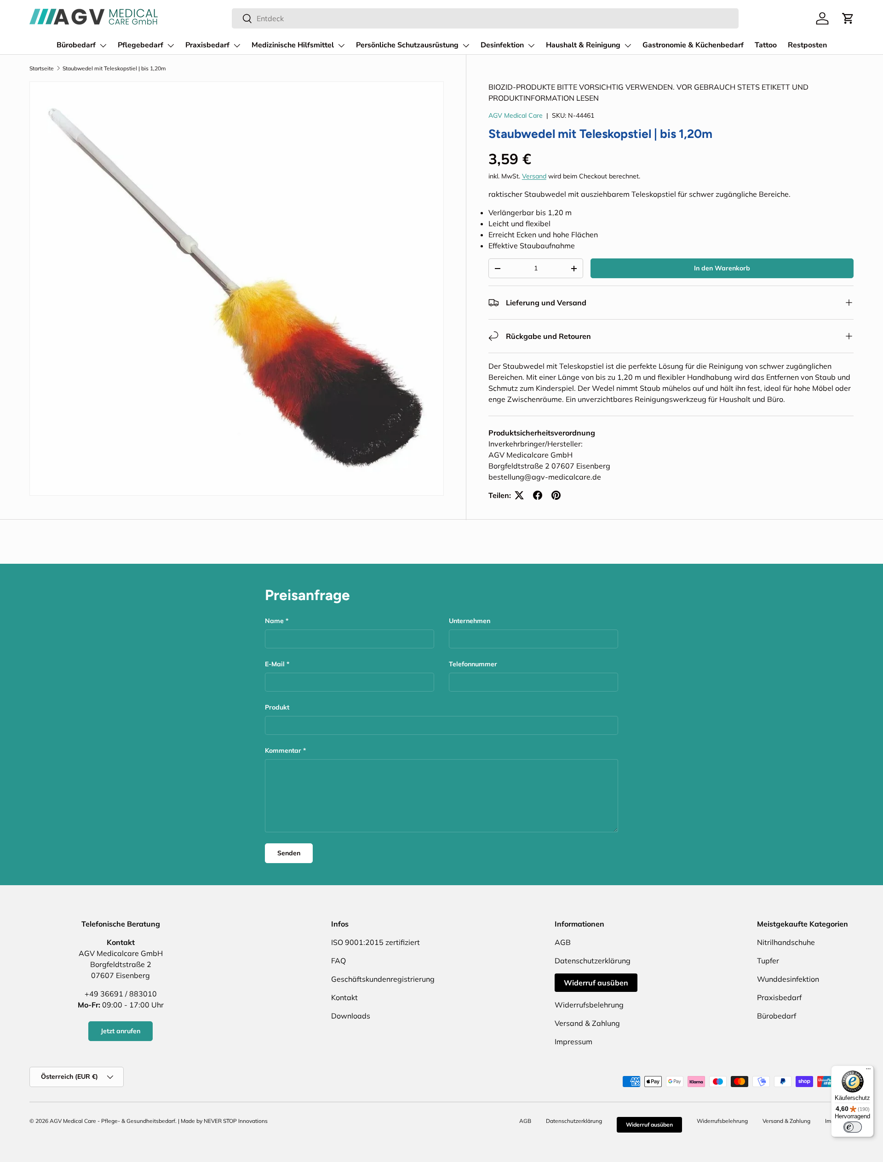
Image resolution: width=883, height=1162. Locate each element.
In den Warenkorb (722, 268)
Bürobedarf (76, 45)
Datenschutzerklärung (593, 960)
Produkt (277, 707)
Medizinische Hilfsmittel (293, 45)
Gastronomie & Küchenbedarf (693, 45)
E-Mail (275, 664)
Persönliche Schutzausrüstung (407, 45)
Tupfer (768, 960)
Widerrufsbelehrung (589, 1004)
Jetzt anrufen (120, 1031)
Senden (288, 853)
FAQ (338, 960)
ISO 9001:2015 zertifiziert (375, 942)
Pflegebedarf (140, 45)
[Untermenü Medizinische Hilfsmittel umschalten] (341, 45)
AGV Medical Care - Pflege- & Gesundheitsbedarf (112, 1120)
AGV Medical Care (515, 115)
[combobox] (485, 18)
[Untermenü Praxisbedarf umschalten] (236, 45)
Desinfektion (502, 45)
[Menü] (868, 1070)
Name (274, 621)
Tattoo (766, 45)
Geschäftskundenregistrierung (383, 979)
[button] (848, 18)
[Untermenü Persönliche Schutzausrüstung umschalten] (465, 45)
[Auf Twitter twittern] (519, 495)
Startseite (41, 68)
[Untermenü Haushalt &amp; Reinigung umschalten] (627, 45)
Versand (534, 176)
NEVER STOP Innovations (236, 1120)
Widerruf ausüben (596, 982)
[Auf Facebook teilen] (537, 495)
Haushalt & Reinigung (583, 45)
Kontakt (344, 997)
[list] (236, 288)
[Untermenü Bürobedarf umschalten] (103, 45)
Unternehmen (469, 621)
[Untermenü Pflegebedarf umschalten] (170, 45)
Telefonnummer (473, 664)
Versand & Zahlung (587, 1023)
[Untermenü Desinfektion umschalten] (531, 45)
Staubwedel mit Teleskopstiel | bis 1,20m (114, 68)
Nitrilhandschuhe (786, 942)
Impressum (573, 1041)
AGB (563, 942)
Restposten (807, 45)
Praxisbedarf (207, 45)
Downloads (350, 1015)
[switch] (852, 1127)
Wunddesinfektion (788, 979)
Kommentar (283, 750)
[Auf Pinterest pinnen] (556, 495)
